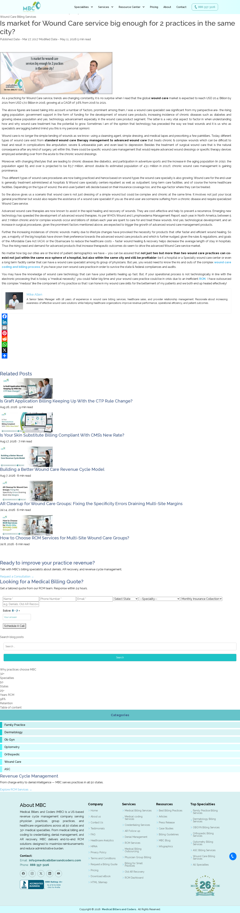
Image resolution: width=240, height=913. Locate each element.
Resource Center (129, 7)
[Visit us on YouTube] (58, 873)
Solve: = (11, 610)
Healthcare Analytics (102, 840)
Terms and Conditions (103, 858)
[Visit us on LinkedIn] (49, 873)
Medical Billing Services (138, 810)
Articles (163, 816)
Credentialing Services (137, 825)
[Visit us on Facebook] (23, 873)
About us (96, 816)
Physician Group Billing (138, 857)
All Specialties (201, 864)
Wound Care (12, 761)
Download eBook (101, 876)
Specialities (81, 7)
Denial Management (136, 837)
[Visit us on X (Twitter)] (40, 873)
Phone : (34, 865)
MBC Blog (164, 840)
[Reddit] (116, 339)
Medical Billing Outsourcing (133, 850)
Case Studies (166, 828)
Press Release (167, 822)
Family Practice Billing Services (205, 811)
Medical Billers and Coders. (119, 909)
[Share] (116, 356)
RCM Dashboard (134, 877)
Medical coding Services (133, 817)
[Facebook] (116, 316)
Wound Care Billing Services (204, 857)
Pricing (154, 7)
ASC (7, 769)
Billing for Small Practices (134, 864)
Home (94, 810)
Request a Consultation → (17, 576)
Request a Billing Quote (104, 864)
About (167, 7)
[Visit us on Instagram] (32, 873)
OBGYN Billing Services (206, 827)
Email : (50, 860)
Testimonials (98, 828)
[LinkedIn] (116, 322)
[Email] (116, 327)
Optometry (12, 747)
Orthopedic (12, 754)
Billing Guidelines (169, 834)
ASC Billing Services (204, 850)
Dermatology (13, 732)
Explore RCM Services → (16, 789)
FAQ (93, 834)
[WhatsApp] (116, 344)
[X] (116, 350)
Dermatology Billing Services (204, 820)
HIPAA (94, 846)
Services (103, 7)
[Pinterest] (116, 333)
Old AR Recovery (134, 871)
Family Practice (14, 725)
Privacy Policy (98, 852)
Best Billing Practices (170, 810)
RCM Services (132, 843)
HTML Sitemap (99, 882)
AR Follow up (132, 831)
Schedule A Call (14, 626)
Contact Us (97, 822)
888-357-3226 (206, 7)
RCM (202, 278)
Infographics (166, 846)
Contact (181, 7)
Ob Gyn (9, 739)
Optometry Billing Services (203, 843)
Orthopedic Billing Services (203, 834)
